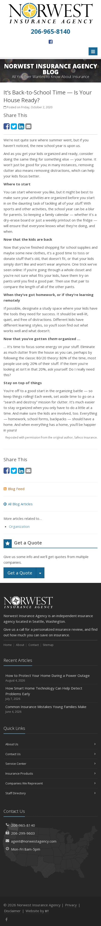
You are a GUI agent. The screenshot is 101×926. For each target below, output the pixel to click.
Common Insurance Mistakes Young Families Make (45, 709)
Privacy (71, 905)
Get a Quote (20, 573)
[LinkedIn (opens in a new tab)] (21, 126)
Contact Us (13, 754)
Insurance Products (19, 773)
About (20, 645)
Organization (19, 526)
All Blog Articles (20, 504)
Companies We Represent (24, 783)
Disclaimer (12, 910)
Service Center (15, 763)
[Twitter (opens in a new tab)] (14, 126)
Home (8, 645)
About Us (11, 744)
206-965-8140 (23, 825)
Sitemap (48, 645)
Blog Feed (16, 488)
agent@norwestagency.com (33, 841)
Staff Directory (15, 793)
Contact (33, 645)
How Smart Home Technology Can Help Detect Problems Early (43, 693)
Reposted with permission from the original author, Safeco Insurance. (51, 437)
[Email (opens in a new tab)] (28, 126)
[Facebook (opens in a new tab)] (51, 41)
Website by (37, 910)
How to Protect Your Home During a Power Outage (47, 677)
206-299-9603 (23, 833)
